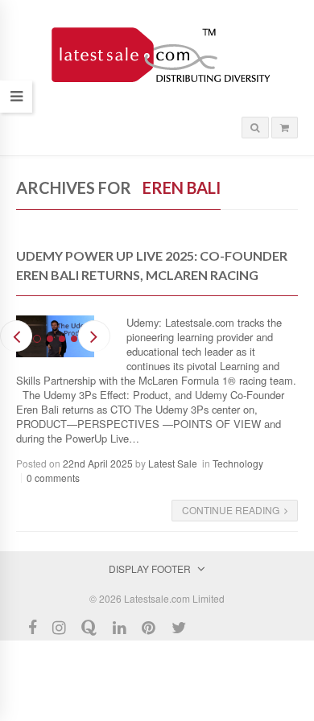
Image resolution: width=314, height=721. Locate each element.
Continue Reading (230, 510)
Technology (238, 463)
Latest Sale (172, 463)
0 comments (53, 477)
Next (94, 336)
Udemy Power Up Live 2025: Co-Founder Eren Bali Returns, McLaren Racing (151, 265)
